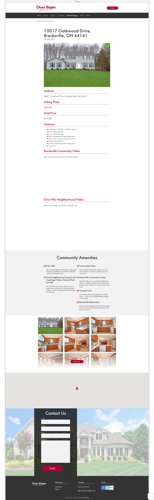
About (88, 15)
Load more (77, 362)
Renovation (60, 15)
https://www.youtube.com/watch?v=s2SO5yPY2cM (60, 205)
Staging (52, 15)
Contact (112, 8)
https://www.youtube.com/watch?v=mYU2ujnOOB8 (61, 157)
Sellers (39, 15)
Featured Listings (72, 15)
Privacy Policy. (85, 497)
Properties (58, 487)
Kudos (82, 15)
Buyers (46, 15)
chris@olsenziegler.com (87, 491)
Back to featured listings (45, 21)
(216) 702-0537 (85, 487)
